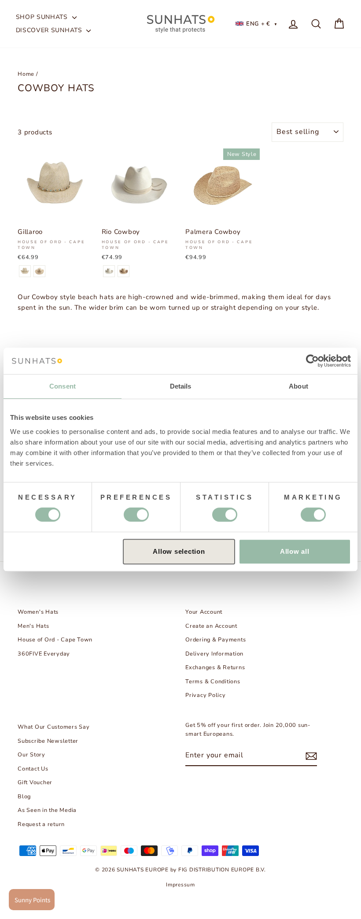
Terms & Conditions (212, 682)
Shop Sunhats (43, 17)
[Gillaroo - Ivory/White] (24, 271)
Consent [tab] (62, 386)
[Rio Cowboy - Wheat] (123, 271)
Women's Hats (38, 612)
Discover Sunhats (50, 30)
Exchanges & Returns (215, 667)
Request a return (41, 824)
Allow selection (179, 551)
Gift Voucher (35, 782)
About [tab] (298, 386)
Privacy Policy (205, 695)
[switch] (136, 515)
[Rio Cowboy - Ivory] (108, 271)
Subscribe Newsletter (48, 741)
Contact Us (33, 769)
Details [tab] (181, 386)
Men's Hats (33, 626)
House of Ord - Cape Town (55, 640)
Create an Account (211, 626)
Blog (24, 796)
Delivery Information (214, 654)
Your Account (203, 612)
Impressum (180, 884)
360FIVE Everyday (44, 654)
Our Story (31, 755)
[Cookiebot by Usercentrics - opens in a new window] (312, 360)
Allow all (294, 551)
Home (26, 74)
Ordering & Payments (215, 640)
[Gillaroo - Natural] (39, 271)
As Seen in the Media (47, 810)
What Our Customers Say (54, 727)
